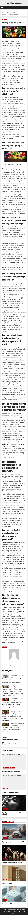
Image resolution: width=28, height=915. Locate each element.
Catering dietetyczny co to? (17, 723)
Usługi (5, 879)
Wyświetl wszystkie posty (14, 666)
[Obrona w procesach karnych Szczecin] (14, 853)
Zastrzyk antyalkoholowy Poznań (10, 792)
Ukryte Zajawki (7, 767)
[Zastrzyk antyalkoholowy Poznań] (14, 782)
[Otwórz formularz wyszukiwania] (25, 7)
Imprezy (5, 838)
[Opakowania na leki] (14, 873)
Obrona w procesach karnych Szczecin (12, 862)
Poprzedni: (10, 738)
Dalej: (11, 743)
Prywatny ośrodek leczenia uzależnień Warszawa (12, 814)
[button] (2, 7)
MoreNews (14, 911)
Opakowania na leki (7, 883)
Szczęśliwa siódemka (14, 2)
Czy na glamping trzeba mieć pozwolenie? (13, 842)
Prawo (5, 858)
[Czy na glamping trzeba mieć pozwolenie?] (14, 832)
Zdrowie (4, 19)
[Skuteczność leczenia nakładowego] (14, 762)
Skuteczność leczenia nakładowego (11, 771)
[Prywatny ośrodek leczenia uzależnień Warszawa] (14, 803)
